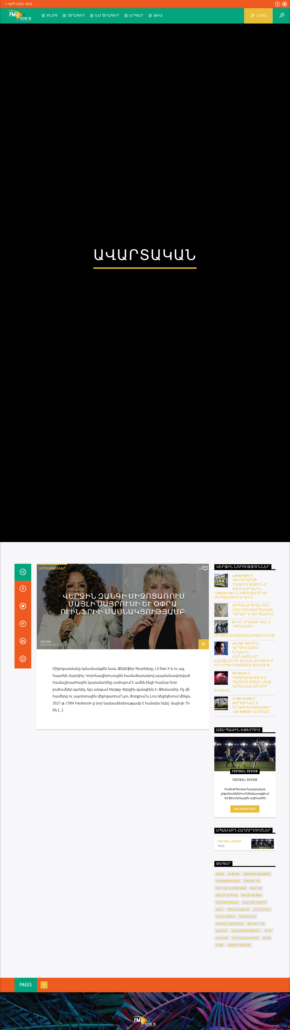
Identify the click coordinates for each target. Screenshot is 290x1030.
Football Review (229, 883)
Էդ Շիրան (262, 951)
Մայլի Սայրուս (229, 965)
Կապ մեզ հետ (20, 4)
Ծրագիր (76, 16)
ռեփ (267, 979)
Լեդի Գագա (225, 958)
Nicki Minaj (251, 937)
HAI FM (255, 930)
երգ (268, 972)
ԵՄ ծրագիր (107, 16)
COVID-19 (251, 923)
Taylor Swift (254, 944)
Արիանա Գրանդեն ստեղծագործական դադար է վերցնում (252, 651)
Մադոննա (247, 958)
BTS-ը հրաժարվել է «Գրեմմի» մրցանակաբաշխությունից (244, 670)
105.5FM (45, 683)
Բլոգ (52, 16)
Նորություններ (52, 610)
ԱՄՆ (219, 951)
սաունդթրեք (239, 986)
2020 (220, 915)
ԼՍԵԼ (262, 16)
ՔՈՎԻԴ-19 (256, 965)
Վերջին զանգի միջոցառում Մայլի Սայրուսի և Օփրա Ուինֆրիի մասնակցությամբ (122, 646)
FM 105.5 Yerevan (231, 930)
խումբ (222, 979)
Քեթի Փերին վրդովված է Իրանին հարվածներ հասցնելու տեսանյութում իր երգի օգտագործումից (244, 696)
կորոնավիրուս (245, 979)
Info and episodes (245, 850)
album (233, 915)
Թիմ (158, 16)
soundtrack (227, 944)
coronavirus (227, 923)
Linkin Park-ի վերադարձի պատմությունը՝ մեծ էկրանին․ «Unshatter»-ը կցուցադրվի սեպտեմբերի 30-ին (241, 628)
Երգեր (136, 16)
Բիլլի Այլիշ (238, 951)
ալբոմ (221, 972)
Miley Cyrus (226, 937)
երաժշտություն (246, 972)
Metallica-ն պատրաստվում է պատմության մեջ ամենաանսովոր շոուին (242, 724)
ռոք (219, 986)
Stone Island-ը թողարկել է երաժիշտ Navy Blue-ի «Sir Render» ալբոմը (251, 747)
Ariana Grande (257, 915)
